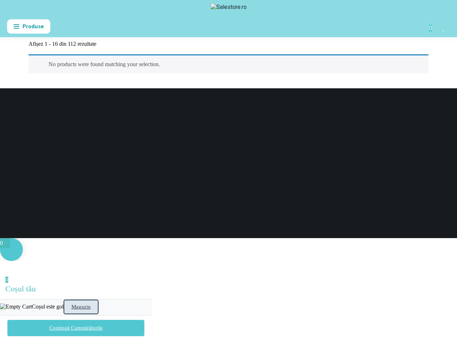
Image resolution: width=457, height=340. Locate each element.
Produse (33, 26)
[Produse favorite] (444, 26)
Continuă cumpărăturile (76, 328)
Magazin (81, 307)
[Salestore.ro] (229, 10)
